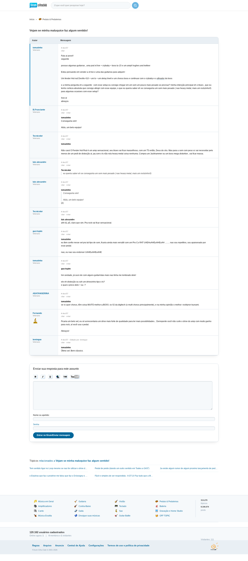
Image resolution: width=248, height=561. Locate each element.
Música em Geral (46, 501)
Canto (41, 511)
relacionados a (74, 460)
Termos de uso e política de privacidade (128, 545)
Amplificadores (45, 506)
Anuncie (59, 545)
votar (68, 113)
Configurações (96, 545)
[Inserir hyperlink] (57, 376)
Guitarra (82, 501)
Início (32, 19)
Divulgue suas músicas (89, 516)
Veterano (36, 50)
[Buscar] (135, 5)
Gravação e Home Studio (171, 511)
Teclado (122, 506)
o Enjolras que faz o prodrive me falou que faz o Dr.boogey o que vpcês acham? (59, 476)
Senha (36, 424)
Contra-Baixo (85, 506)
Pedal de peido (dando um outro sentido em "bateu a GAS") (122, 468)
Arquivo (47, 545)
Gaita (81, 511)
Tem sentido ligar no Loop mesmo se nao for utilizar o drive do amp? (59, 468)
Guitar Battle (124, 516)
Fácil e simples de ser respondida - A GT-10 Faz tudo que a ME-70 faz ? (124, 476)
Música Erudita (45, 516)
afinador (160, 78)
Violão (122, 501)
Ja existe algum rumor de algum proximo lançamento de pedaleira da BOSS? (189, 468)
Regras (35, 545)
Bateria (163, 506)
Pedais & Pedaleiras (52, 19)
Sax (121, 511)
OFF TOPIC (165, 516)
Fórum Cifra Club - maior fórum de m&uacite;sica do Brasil (38, 5)
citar (63, 51)
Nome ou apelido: (41, 415)
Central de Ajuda (76, 545)
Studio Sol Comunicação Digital (214, 546)
